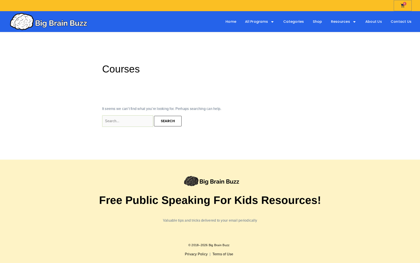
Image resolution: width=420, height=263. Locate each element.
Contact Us (401, 21)
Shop (317, 21)
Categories (293, 21)
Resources (340, 21)
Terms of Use (223, 254)
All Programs (256, 21)
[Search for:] (128, 121)
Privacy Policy (197, 254)
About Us (373, 21)
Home (231, 21)
